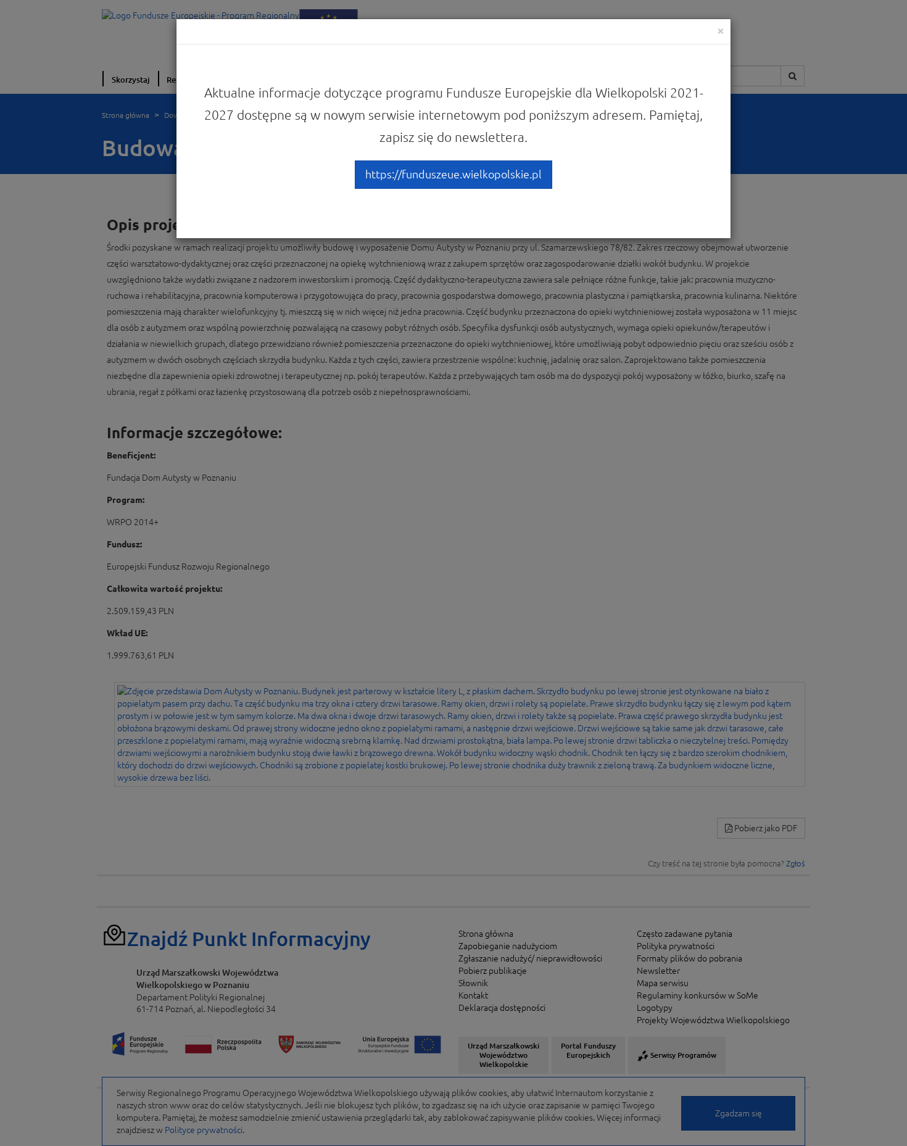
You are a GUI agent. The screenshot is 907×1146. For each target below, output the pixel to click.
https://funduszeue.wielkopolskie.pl (453, 174)
